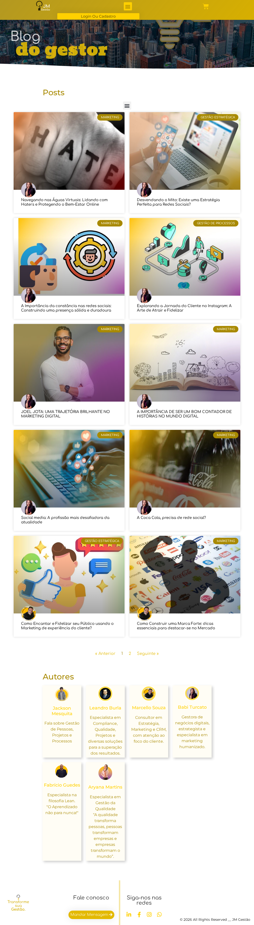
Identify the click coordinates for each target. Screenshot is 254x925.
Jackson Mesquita (62, 710)
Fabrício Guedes (62, 785)
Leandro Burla (105, 708)
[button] (128, 6)
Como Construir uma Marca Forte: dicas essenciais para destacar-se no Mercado (176, 626)
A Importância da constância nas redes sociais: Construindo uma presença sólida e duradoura (66, 308)
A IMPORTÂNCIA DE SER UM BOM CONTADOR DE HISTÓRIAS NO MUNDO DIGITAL (184, 414)
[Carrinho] (205, 6)
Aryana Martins (105, 787)
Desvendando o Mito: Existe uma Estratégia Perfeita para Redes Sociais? (178, 202)
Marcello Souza (149, 707)
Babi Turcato (192, 707)
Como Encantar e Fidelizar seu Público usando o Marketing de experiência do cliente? (67, 626)
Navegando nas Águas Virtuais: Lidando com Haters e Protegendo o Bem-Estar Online (64, 202)
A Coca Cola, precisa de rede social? (171, 518)
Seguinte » (148, 653)
